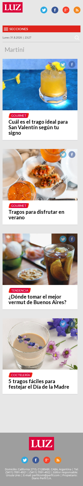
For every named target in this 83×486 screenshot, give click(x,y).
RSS (77, 10)
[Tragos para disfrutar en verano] (40, 199)
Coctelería (20, 375)
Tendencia (19, 290)
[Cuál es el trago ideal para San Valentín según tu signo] (40, 109)
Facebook (55, 10)
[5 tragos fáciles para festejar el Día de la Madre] (40, 368)
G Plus (66, 10)
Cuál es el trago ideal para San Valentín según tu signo (38, 127)
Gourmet (18, 115)
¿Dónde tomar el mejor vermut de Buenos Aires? (37, 299)
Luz (13, 7)
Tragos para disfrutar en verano (36, 214)
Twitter (43, 10)
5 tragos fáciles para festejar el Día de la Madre (39, 384)
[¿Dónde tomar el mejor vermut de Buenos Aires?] (40, 283)
